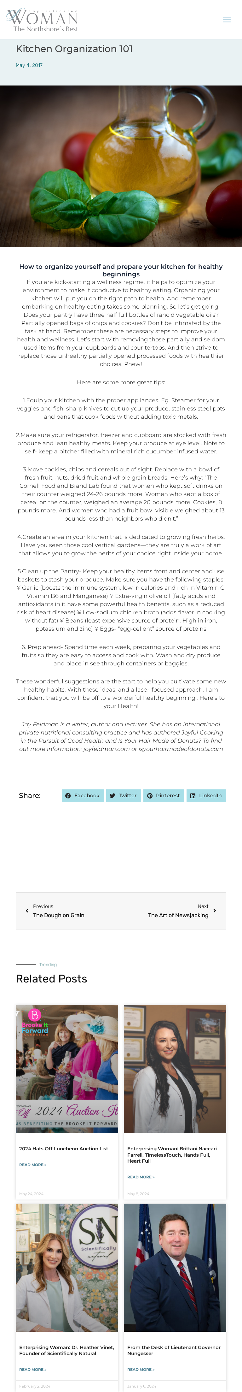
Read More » (33, 1164)
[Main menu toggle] (227, 19)
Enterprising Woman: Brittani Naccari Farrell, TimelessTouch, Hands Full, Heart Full (172, 1155)
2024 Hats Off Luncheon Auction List (63, 1149)
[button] (83, 795)
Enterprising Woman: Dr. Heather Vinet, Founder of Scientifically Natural (66, 1350)
